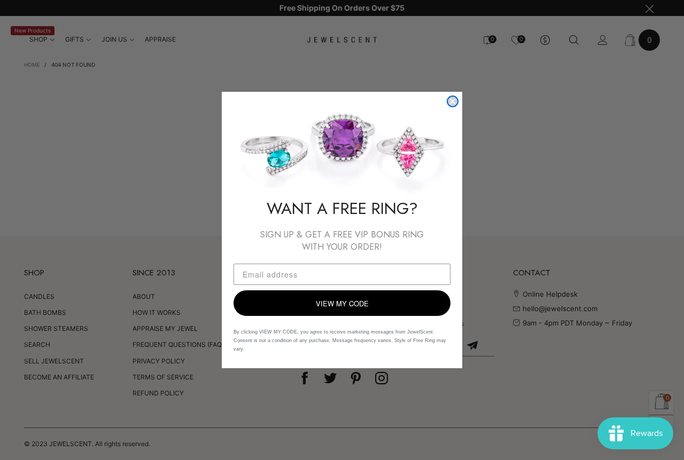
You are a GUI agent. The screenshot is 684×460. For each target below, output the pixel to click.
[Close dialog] (452, 101)
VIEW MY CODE (342, 303)
